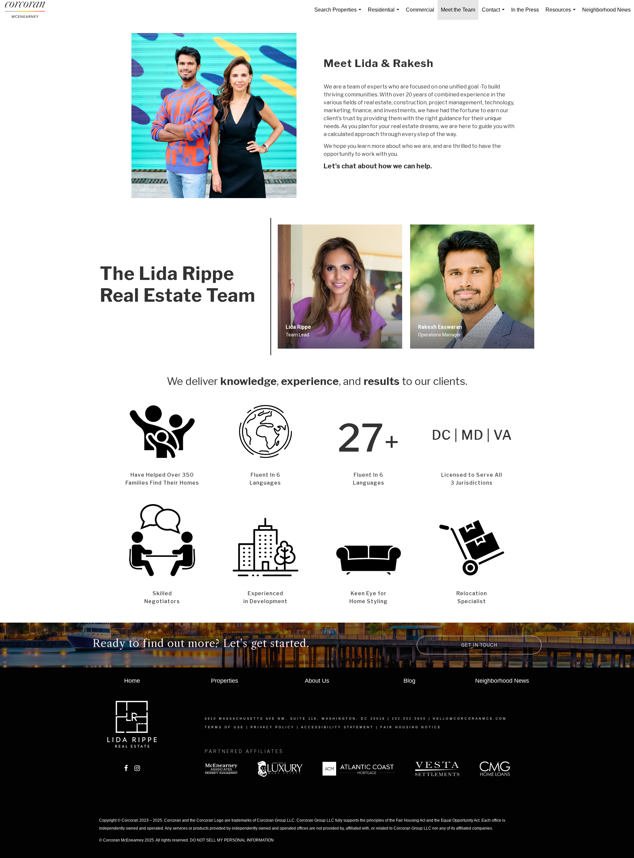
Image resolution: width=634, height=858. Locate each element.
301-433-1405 (300, 348)
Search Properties (339, 13)
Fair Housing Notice (410, 727)
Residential (385, 13)
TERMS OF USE (224, 727)
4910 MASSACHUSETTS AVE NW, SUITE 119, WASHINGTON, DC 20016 (295, 718)
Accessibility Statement (337, 727)
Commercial (420, 10)
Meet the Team (458, 10)
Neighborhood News (606, 10)
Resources (562, 13)
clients (449, 381)
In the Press (525, 10)
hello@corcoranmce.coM (470, 718)
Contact (494, 13)
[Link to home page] (28, 10)
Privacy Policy (273, 727)
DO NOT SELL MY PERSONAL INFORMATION (232, 840)
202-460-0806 (433, 348)
